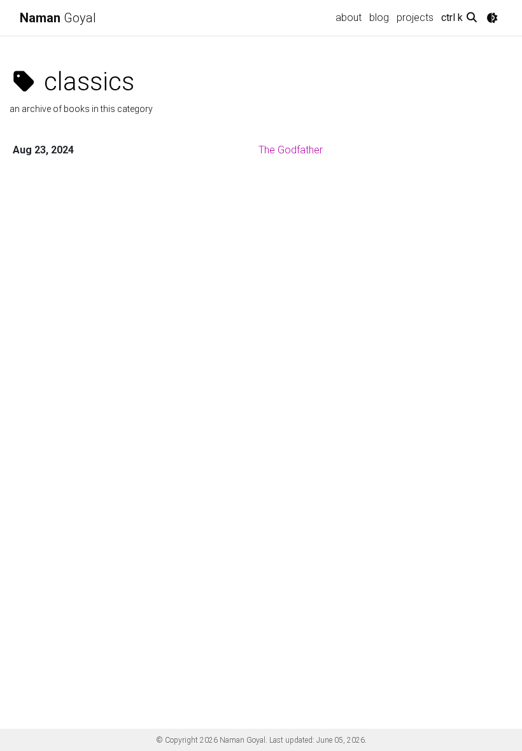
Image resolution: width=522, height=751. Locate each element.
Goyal (58, 17)
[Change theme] (492, 18)
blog (379, 17)
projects (415, 17)
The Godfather (290, 150)
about (348, 17)
